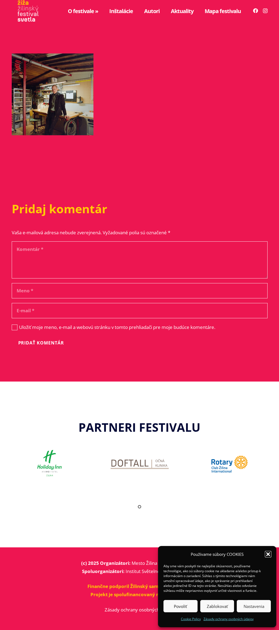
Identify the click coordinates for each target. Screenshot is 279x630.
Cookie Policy (191, 619)
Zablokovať (217, 606)
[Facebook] (255, 10)
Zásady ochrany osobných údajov (229, 619)
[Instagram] (265, 11)
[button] (268, 554)
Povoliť (180, 606)
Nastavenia (254, 606)
